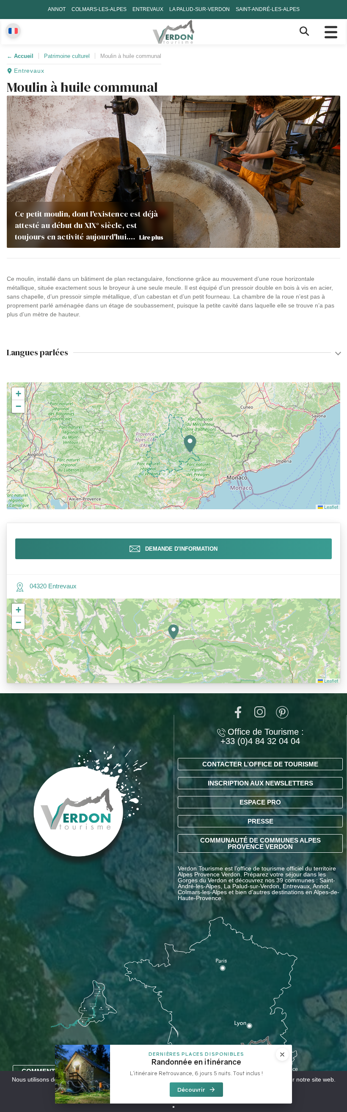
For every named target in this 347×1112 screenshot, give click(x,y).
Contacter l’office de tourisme (260, 764)
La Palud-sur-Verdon (199, 9)
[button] (190, 444)
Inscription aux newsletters (260, 783)
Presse (260, 821)
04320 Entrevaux (53, 586)
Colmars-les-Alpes (99, 9)
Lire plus (151, 237)
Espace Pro (260, 802)
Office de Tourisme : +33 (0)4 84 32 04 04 (262, 736)
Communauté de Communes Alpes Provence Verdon (260, 843)
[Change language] (13, 30)
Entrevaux (147, 9)
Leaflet (330, 506)
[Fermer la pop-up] (282, 1054)
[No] (173, 1107)
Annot (57, 9)
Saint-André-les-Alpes (268, 9)
